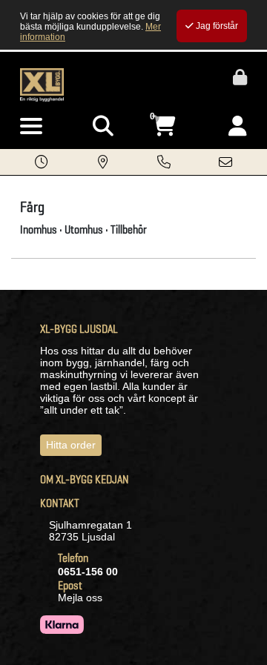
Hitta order (71, 445)
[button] (41, 163)
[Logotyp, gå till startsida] (42, 84)
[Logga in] (237, 126)
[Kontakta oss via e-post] (225, 163)
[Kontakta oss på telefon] (164, 163)
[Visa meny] (31, 127)
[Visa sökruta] (103, 126)
